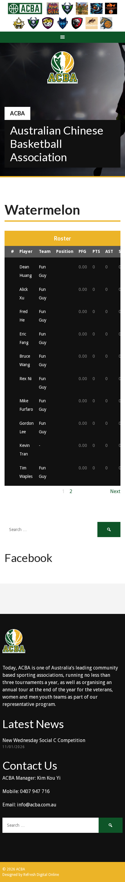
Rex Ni (25, 378)
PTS (96, 251)
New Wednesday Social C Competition (43, 740)
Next (115, 491)
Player (25, 251)
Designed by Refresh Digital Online (30, 875)
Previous (14, 491)
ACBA (17, 113)
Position (64, 251)
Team (45, 251)
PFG (82, 251)
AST (109, 251)
